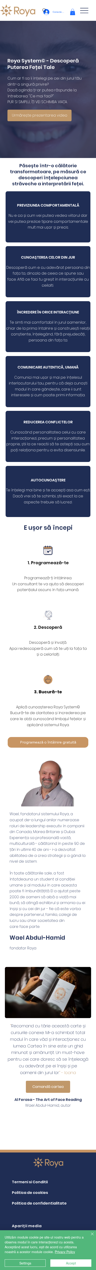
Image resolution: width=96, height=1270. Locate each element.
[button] (72, 12)
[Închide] (89, 1236)
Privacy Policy (65, 1251)
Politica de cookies (30, 1192)
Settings (25, 1263)
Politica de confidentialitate (39, 1203)
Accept (71, 1263)
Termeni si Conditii (30, 1182)
